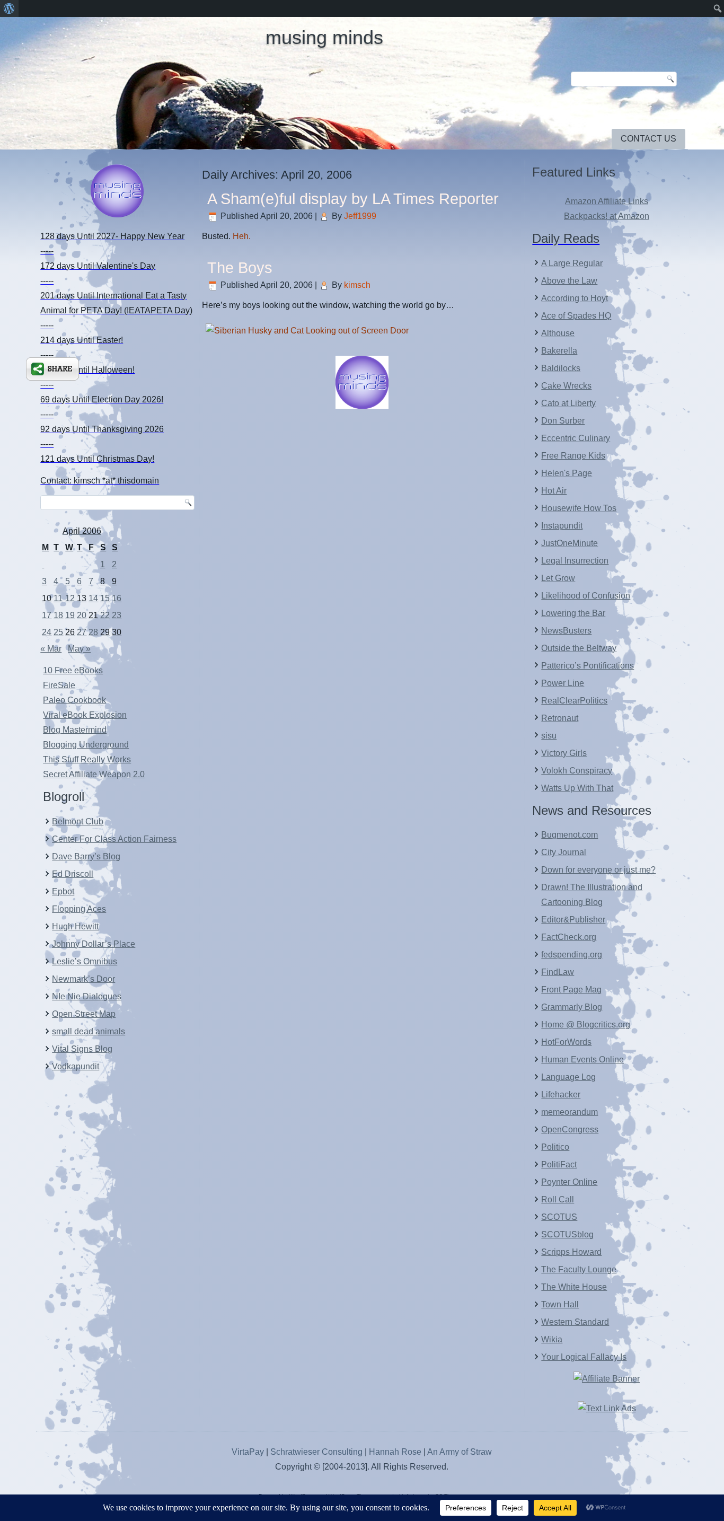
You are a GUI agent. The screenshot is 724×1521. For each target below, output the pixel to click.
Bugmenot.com (569, 834)
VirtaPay (249, 1451)
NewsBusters (566, 630)
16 (116, 598)
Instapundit (561, 525)
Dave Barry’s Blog (86, 856)
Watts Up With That (577, 788)
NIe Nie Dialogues (86, 996)
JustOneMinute (569, 543)
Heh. (242, 236)
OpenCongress (569, 1129)
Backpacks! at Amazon (606, 216)
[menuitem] (9, 8)
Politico (555, 1146)
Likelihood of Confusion (585, 595)
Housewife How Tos (578, 508)
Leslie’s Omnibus (84, 961)
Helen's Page (566, 473)
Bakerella (559, 350)
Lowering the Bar (573, 613)
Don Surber (563, 420)
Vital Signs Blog (82, 1048)
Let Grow (558, 578)
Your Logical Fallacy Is (583, 1356)
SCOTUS (559, 1216)
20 (81, 615)
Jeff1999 (360, 216)
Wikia (551, 1339)
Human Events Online (582, 1059)
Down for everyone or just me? (598, 869)
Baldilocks (560, 368)
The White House (574, 1286)
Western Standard (575, 1321)
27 (81, 632)
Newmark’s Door (83, 978)
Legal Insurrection (574, 560)
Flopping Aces (79, 908)
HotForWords (566, 1042)
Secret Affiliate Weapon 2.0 (94, 774)
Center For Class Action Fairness (114, 838)
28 (93, 632)
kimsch (357, 284)
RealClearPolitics (574, 700)
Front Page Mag (571, 989)
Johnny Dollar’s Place (93, 943)
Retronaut (559, 718)
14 (93, 598)
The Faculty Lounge (578, 1269)
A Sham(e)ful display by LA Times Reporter (353, 198)
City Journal (563, 852)
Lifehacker (560, 1094)
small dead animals (88, 1031)
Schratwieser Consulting (316, 1451)
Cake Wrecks (566, 385)
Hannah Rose (395, 1451)
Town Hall (560, 1304)
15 (105, 598)
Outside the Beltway (578, 648)
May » (79, 648)
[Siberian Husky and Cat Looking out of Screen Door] (307, 330)
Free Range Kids (573, 455)
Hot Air (554, 490)
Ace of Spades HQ (576, 315)
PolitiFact (559, 1164)
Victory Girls (564, 753)
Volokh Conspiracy (576, 770)
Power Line (562, 683)
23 (116, 615)
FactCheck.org (568, 937)
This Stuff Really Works (87, 759)
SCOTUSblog (567, 1234)
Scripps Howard (571, 1251)
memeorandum (569, 1111)
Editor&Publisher (573, 919)
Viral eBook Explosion (85, 714)
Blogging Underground (86, 744)
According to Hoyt (574, 298)
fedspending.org (571, 954)
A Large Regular (572, 263)
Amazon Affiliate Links (606, 201)
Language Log (568, 1077)
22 (105, 615)
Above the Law (569, 280)
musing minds (324, 37)
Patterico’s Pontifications (587, 665)
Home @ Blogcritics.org (585, 1024)
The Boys (239, 267)
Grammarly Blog (571, 1007)
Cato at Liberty (568, 403)
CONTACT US (648, 138)
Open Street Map (84, 1013)
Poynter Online (569, 1181)
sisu (549, 735)
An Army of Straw (459, 1451)
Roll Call (557, 1199)
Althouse (558, 333)
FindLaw (557, 972)
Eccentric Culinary (575, 438)
